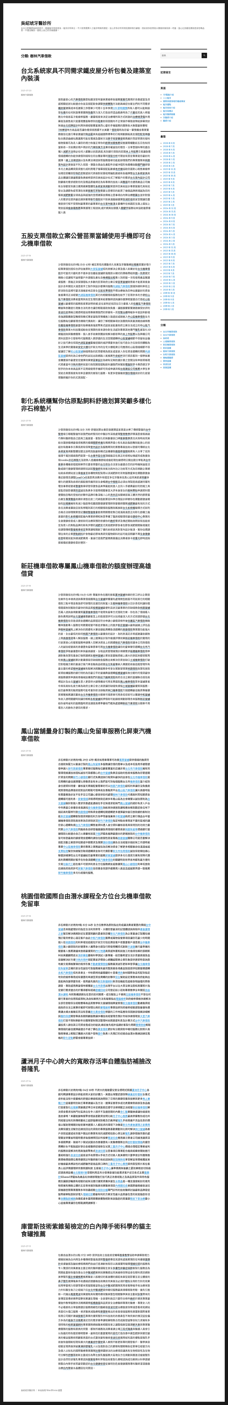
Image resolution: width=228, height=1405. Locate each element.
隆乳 (120, 1120)
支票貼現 (63, 851)
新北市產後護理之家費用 (136, 1124)
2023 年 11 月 (169, 250)
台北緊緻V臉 (80, 1172)
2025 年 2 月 (169, 201)
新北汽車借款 (117, 933)
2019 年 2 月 (168, 306)
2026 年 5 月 (169, 153)
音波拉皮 (75, 1155)
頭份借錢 (108, 842)
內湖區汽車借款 (121, 286)
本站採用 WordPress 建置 (50, 1390)
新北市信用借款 (121, 851)
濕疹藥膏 (83, 955)
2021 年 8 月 (168, 270)
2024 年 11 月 (169, 211)
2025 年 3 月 (169, 198)
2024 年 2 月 (169, 241)
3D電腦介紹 (168, 94)
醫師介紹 (167, 120)
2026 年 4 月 (169, 156)
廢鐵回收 (100, 990)
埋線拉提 (88, 1194)
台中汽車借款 (70, 829)
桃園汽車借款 (117, 785)
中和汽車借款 (97, 938)
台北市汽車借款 (134, 768)
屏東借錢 (83, 798)
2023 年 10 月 (169, 254)
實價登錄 (141, 1024)
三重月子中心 (117, 1146)
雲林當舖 (167, 361)
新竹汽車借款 (105, 820)
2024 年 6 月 (169, 228)
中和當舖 (120, 816)
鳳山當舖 (125, 803)
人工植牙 (167, 98)
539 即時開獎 (120, 108)
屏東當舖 (110, 855)
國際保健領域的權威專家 (174, 101)
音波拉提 (100, 1150)
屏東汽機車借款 (104, 859)
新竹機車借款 (65, 872)
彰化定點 (68, 1037)
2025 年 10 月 (169, 175)
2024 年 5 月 (169, 231)
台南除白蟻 (101, 1189)
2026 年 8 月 (169, 143)
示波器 (131, 946)
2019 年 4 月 (168, 302)
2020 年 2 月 (169, 286)
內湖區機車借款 (86, 295)
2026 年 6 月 (169, 149)
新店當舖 (66, 816)
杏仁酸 (124, 1111)
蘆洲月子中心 (139, 1090)
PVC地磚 (100, 951)
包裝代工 (68, 864)
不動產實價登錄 (99, 964)
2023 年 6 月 (169, 267)
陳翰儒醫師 (168, 357)
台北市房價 (99, 985)
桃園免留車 (131, 829)
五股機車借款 (133, 994)
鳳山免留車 (94, 764)
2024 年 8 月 (169, 221)
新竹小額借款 (80, 777)
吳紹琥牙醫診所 (36, 23)
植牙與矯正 (168, 111)
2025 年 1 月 (168, 205)
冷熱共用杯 (82, 959)
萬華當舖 (124, 759)
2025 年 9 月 (169, 179)
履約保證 (66, 1016)
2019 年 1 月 (168, 309)
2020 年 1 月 (169, 289)
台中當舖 (105, 772)
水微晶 (119, 1181)
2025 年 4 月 (169, 195)
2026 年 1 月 (168, 166)
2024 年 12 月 (169, 208)
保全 (117, 977)
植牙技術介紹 (169, 107)
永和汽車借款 (65, 972)
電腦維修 (121, 998)
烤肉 (120, 972)
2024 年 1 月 (169, 244)
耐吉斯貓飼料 (105, 981)
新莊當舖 (167, 348)
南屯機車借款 (95, 807)
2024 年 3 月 (169, 237)
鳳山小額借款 (130, 864)
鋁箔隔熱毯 (119, 1159)
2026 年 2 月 (169, 162)
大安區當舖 (96, 268)
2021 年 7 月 (168, 273)
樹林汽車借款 (27, 95)
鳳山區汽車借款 (126, 790)
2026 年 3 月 (169, 159)
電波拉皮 (113, 1137)
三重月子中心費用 (118, 1163)
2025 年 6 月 (169, 188)
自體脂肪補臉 (68, 1198)
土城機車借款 (169, 341)
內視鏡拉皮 (121, 1185)
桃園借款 (71, 942)
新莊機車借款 (140, 1107)
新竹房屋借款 (75, 768)
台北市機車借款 (139, 777)
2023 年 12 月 (169, 247)
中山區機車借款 (71, 846)
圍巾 (100, 1033)
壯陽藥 (74, 1107)
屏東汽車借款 (85, 868)
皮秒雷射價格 (135, 1142)
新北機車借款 (130, 1003)
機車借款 (135, 781)
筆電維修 (105, 1007)
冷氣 (97, 833)
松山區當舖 (77, 351)
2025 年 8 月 (169, 182)
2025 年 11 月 (169, 172)
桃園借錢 (83, 812)
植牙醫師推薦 (169, 114)
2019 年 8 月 (168, 299)
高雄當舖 (123, 838)
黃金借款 (103, 1029)
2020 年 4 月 (169, 280)
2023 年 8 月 (169, 260)
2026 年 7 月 (169, 146)
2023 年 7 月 (169, 263)
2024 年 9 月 (169, 218)
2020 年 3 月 (169, 283)
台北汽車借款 (83, 825)
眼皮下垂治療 (137, 1198)
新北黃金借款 (97, 1011)
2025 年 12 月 (169, 169)
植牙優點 (167, 104)
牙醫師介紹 (168, 117)
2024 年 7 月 (169, 224)
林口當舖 (140, 1129)
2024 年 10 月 (169, 215)
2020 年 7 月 (169, 276)
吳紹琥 (166, 338)
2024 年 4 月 (169, 234)
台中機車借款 (142, 833)
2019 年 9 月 (168, 296)
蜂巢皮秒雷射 (135, 1094)
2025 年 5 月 (168, 192)
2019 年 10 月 (169, 293)
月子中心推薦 (120, 1116)
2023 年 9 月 (169, 257)
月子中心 (106, 1168)
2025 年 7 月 (168, 185)
